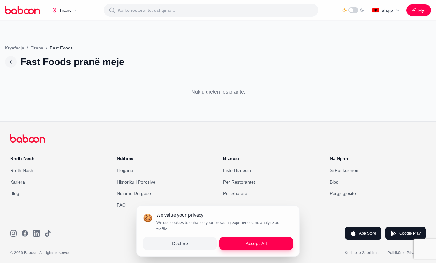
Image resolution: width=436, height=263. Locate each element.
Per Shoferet (236, 193)
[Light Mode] (353, 10)
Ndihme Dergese (134, 193)
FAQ (121, 204)
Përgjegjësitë (343, 193)
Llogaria (125, 170)
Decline (180, 243)
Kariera (17, 181)
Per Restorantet (239, 181)
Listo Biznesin (237, 170)
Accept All (256, 243)
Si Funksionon (344, 170)
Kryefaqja (14, 47)
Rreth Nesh (21, 170)
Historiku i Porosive (136, 181)
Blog (14, 193)
